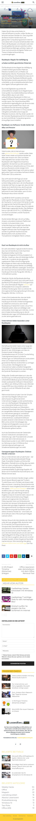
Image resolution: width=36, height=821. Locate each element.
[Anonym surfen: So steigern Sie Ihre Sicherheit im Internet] (6, 608)
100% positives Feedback (18, 488)
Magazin (7, 6)
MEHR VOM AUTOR (13, 583)
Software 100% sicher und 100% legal (14, 543)
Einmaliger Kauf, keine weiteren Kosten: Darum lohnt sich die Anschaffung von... (23, 766)
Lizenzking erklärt (15, 6)
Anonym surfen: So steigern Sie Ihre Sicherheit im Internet (20, 608)
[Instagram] (20, 744)
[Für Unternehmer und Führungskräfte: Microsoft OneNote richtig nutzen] (6, 686)
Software (27, 285)
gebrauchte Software (12, 153)
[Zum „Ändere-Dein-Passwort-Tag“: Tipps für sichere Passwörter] (6, 695)
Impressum (30, 815)
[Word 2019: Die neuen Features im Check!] (6, 711)
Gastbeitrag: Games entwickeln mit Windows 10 (22, 590)
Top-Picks (19, 16)
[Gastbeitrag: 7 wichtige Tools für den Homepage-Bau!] (6, 599)
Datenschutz (22, 815)
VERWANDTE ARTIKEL (14, 580)
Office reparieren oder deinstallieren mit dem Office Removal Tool (26, 570)
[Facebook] (15, 744)
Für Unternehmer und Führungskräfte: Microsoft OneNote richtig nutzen (21, 686)
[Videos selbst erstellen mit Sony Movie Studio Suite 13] (6, 678)
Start (2, 6)
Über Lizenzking (7, 815)
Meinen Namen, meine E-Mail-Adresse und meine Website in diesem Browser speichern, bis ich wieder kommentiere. (16, 656)
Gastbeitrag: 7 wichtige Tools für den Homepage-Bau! (22, 599)
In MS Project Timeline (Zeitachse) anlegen (7, 570)
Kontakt (15, 815)
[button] (33, 2)
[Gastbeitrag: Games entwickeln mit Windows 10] (6, 590)
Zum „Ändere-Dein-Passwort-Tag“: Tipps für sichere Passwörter (22, 694)
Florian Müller (6, 26)
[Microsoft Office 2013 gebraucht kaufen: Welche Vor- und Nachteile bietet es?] (6, 758)
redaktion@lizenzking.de (25, 737)
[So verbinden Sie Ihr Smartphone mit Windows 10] (6, 775)
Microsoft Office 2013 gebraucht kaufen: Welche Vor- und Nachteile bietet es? (23, 758)
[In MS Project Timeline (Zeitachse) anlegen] (6, 703)
